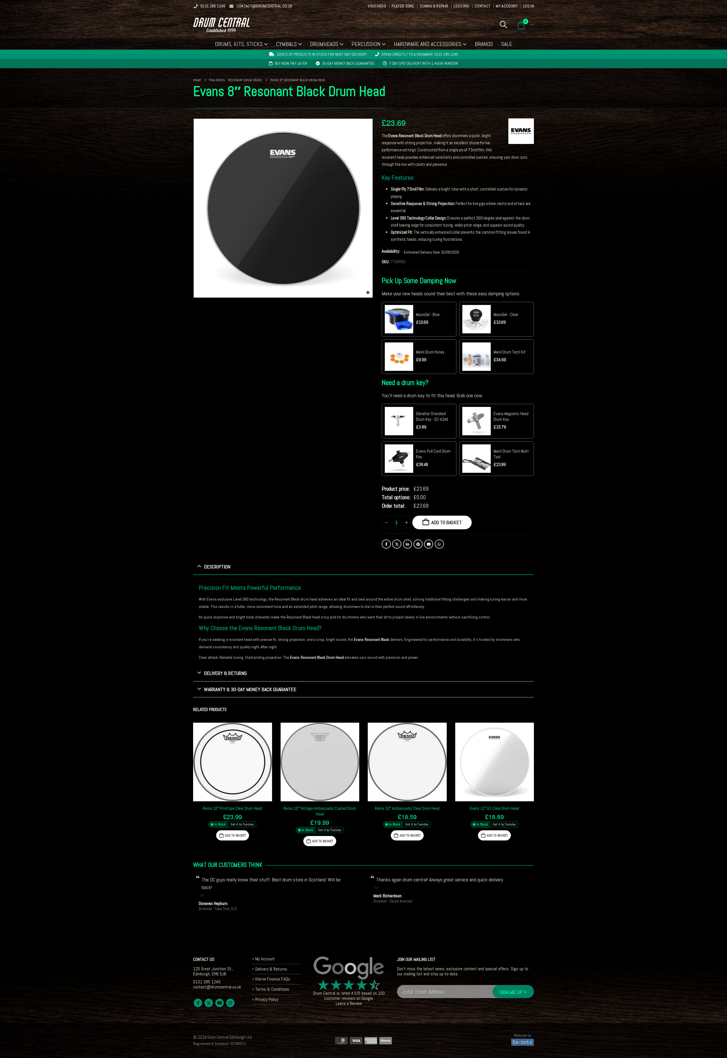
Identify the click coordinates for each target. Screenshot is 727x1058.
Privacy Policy (266, 999)
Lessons (461, 6)
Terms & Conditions (272, 989)
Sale (506, 44)
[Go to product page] (232, 762)
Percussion (366, 44)
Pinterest (418, 544)
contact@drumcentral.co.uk (265, 6)
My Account (507, 6)
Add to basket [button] (235, 835)
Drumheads (324, 44)
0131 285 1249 (212, 6)
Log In (528, 6)
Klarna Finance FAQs (272, 979)
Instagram (230, 1003)
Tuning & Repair (433, 6)
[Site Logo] (221, 25)
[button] (503, 24)
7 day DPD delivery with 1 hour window (423, 63)
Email (428, 544)
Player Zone (403, 6)
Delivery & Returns (271, 969)
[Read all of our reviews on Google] (349, 968)
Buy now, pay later (291, 63)
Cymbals (286, 44)
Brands (484, 44)
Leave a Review (349, 1003)
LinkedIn (407, 544)
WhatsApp (439, 544)
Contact (482, 6)
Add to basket (446, 522)
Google (367, 998)
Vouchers (377, 6)
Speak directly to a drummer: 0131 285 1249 (419, 54)
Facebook (386, 544)
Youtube (219, 1003)
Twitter (396, 544)
